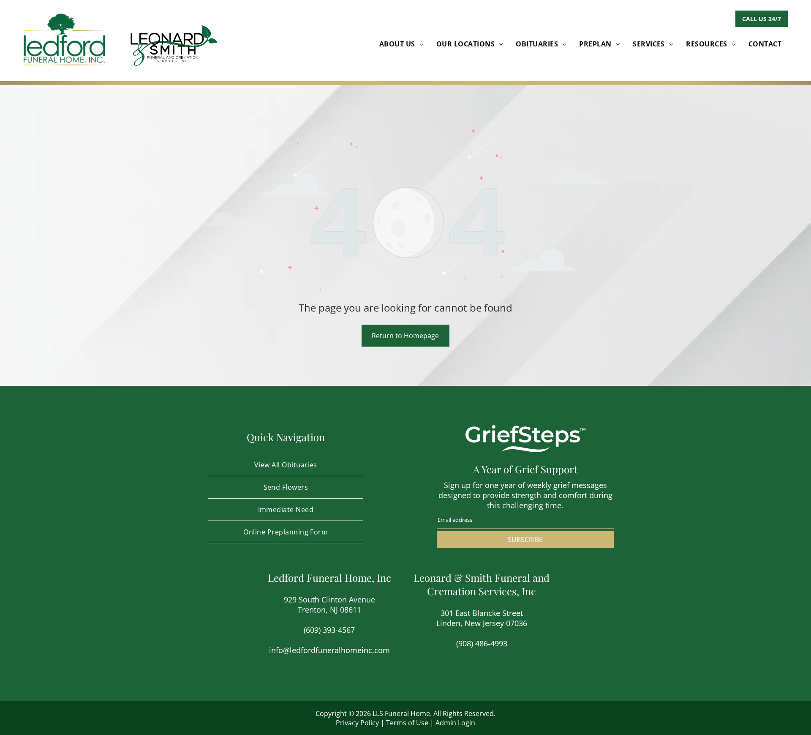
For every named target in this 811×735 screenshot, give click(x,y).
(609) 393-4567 (329, 630)
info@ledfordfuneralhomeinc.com (329, 650)
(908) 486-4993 (481, 643)
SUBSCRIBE (525, 539)
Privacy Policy (357, 722)
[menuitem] (401, 44)
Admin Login (455, 722)
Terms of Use (407, 722)
